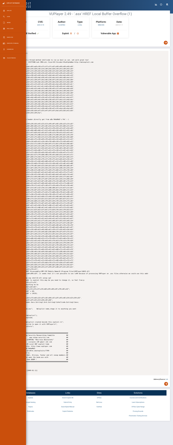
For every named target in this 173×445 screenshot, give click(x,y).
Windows (101, 25)
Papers (30, 407)
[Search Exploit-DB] (167, 4)
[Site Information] (161, 4)
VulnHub (99, 407)
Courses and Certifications (138, 398)
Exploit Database (13, 3)
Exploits (30, 398)
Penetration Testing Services (138, 416)
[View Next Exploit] (166, 43)
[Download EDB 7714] (71, 33)
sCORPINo (61, 25)
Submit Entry (68, 402)
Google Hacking (30, 402)
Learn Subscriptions (138, 402)
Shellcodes (30, 411)
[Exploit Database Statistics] (156, 4)
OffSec (99, 398)
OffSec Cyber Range (138, 407)
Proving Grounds (138, 411)
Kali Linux (99, 402)
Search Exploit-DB (67, 398)
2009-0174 (40, 25)
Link (166, 379)
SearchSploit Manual (67, 407)
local (80, 25)
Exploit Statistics (68, 411)
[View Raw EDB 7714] (78, 33)
